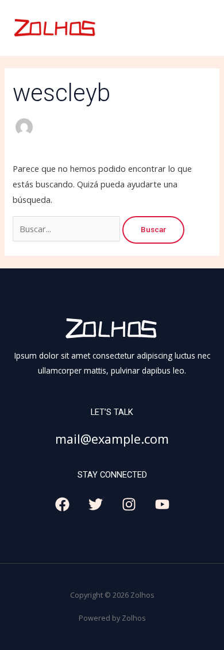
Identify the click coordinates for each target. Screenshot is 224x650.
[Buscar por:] (67, 228)
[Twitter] (95, 504)
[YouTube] (162, 504)
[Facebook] (62, 504)
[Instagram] (129, 504)
